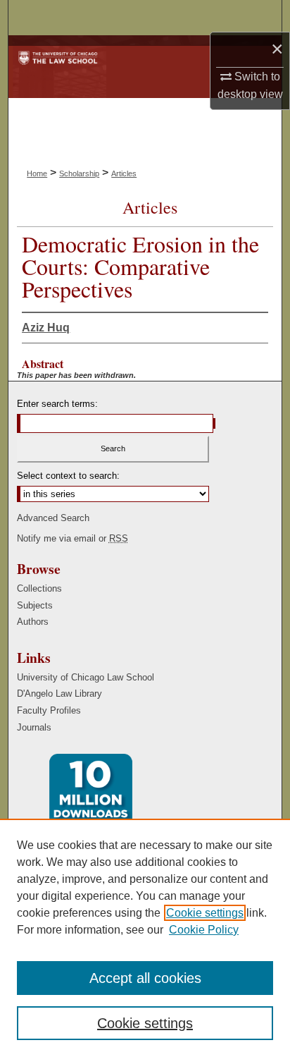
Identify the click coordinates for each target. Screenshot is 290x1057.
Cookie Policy (204, 930)
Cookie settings (205, 913)
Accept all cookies (145, 978)
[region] (145, 938)
